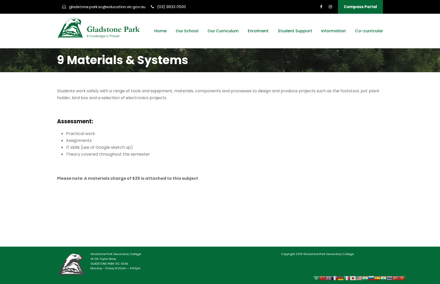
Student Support (295, 31)
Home (160, 31)
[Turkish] (396, 278)
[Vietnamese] (402, 278)
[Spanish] (377, 278)
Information (333, 31)
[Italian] (347, 278)
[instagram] (330, 6)
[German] (341, 278)
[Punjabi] (365, 278)
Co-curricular (369, 31)
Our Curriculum (223, 31)
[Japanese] (353, 278)
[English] (328, 278)
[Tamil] (383, 278)
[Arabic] (316, 278)
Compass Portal (360, 6)
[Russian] (371, 278)
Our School (187, 31)
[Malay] (359, 278)
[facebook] (321, 6)
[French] (335, 278)
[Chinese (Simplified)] (322, 278)
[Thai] (390, 278)
